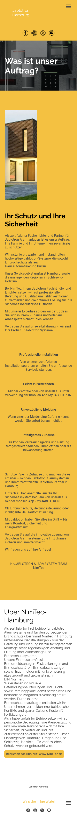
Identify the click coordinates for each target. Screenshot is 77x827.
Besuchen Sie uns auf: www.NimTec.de (34, 754)
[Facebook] (25, 33)
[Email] (52, 33)
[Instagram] (34, 33)
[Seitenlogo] (38, 791)
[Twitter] (43, 33)
